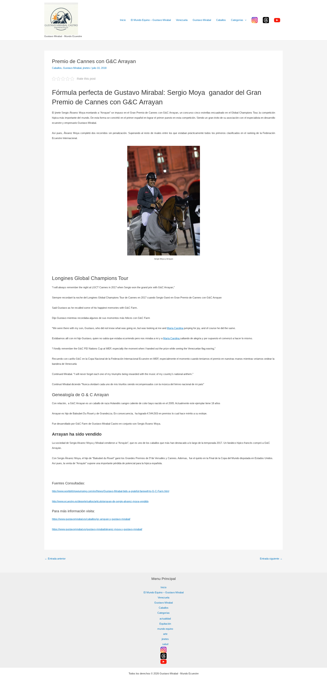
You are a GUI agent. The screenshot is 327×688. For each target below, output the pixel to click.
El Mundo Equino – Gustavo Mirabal (151, 20)
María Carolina (175, 328)
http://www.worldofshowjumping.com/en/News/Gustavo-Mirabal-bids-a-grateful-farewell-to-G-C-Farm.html (110, 491)
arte (165, 633)
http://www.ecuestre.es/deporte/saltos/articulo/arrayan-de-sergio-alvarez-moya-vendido (100, 501)
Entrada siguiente (271, 558)
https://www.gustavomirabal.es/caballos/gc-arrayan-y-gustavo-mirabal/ (91, 519)
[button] (244, 20)
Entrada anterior (55, 558)
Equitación (165, 623)
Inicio (123, 20)
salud (165, 644)
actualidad (165, 618)
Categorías (237, 20)
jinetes (86, 67)
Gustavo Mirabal (202, 20)
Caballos (221, 20)
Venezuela (182, 20)
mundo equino (165, 628)
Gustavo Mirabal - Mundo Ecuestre (63, 36)
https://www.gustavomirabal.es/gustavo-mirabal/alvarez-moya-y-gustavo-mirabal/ (97, 529)
